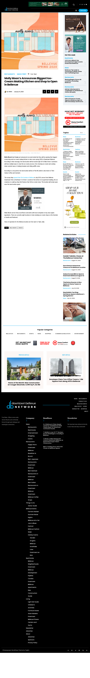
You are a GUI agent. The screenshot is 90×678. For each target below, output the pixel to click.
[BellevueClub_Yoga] (75, 24)
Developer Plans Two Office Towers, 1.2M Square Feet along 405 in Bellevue (66, 380)
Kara (10, 91)
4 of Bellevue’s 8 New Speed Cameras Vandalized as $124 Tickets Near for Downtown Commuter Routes (68, 142)
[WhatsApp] (56, 91)
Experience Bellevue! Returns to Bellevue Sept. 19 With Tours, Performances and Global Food (80, 177)
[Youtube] (86, 5)
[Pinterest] (52, 91)
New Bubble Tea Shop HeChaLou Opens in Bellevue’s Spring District (73, 294)
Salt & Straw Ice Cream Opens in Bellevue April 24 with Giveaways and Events (74, 100)
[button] (74, 4)
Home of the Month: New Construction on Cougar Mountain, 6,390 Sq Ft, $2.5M (24, 384)
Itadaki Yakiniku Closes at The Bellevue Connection (73, 257)
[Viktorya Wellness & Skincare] (74, 311)
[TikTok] (75, 650)
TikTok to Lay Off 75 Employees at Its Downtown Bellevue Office (79, 165)
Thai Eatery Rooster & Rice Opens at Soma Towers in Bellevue (72, 284)
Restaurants (9, 74)
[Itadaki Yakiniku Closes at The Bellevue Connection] (74, 245)
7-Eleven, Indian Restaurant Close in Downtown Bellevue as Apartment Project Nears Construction (68, 155)
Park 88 (21, 227)
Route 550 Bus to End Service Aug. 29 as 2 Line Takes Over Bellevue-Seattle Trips (68, 166)
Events (65, 172)
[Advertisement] (45, 665)
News (67, 67)
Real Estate (69, 58)
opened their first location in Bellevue (24, 177)
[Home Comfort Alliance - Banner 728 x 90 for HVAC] (45, 343)
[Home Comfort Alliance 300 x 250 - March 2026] (74, 118)
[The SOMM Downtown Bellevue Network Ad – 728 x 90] (48, 4)
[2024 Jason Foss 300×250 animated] (31, 200)
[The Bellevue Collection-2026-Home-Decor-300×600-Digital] (74, 206)
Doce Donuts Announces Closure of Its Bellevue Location (74, 266)
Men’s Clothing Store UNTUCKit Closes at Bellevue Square (80, 153)
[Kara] (5, 92)
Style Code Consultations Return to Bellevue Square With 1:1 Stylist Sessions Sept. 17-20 (68, 177)
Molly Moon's (13, 227)
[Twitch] (79, 650)
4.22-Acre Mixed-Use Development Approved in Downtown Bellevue (74, 61)
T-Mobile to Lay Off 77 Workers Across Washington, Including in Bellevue (80, 141)
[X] (84, 5)
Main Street (22, 74)
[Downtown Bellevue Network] (16, 9)
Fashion (77, 149)
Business (78, 136)
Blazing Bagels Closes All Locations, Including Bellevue (73, 81)
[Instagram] (82, 5)
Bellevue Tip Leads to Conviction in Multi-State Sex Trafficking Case (73, 71)
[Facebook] (80, 5)
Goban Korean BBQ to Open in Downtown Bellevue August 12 (73, 275)
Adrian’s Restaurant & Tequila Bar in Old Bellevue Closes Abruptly (74, 90)
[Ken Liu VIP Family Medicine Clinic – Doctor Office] (75, 43)
